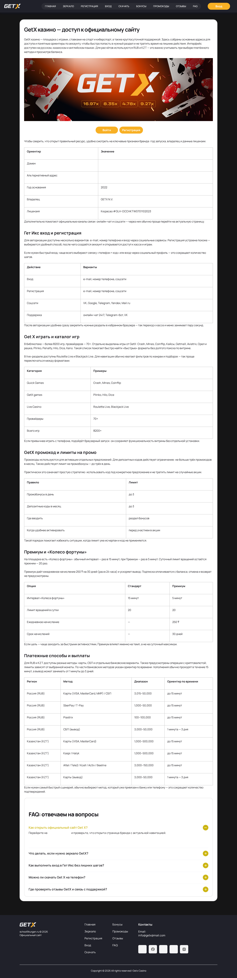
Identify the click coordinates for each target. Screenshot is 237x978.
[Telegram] (142, 949)
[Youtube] (163, 949)
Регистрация (89, 6)
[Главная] (12, 6)
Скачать (123, 6)
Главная (50, 6)
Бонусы (141, 6)
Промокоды (161, 6)
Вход (108, 6)
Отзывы (181, 6)
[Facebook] (153, 949)
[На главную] (49, 924)
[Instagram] (184, 949)
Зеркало (68, 6)
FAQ (195, 6)
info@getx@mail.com (151, 935)
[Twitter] (174, 949)
